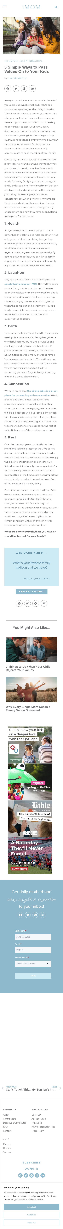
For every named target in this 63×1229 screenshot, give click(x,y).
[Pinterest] (35, 915)
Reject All (31, 1223)
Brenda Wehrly (17, 78)
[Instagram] (42, 915)
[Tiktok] (26, 1175)
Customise (31, 1215)
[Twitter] (28, 915)
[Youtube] (42, 1175)
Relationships (31, 61)
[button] (56, 7)
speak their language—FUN (20, 284)
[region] (31, 1206)
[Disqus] (31, 1035)
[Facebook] (20, 915)
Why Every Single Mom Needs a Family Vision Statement (28, 708)
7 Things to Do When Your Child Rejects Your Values (28, 668)
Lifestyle (11, 61)
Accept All (31, 1207)
